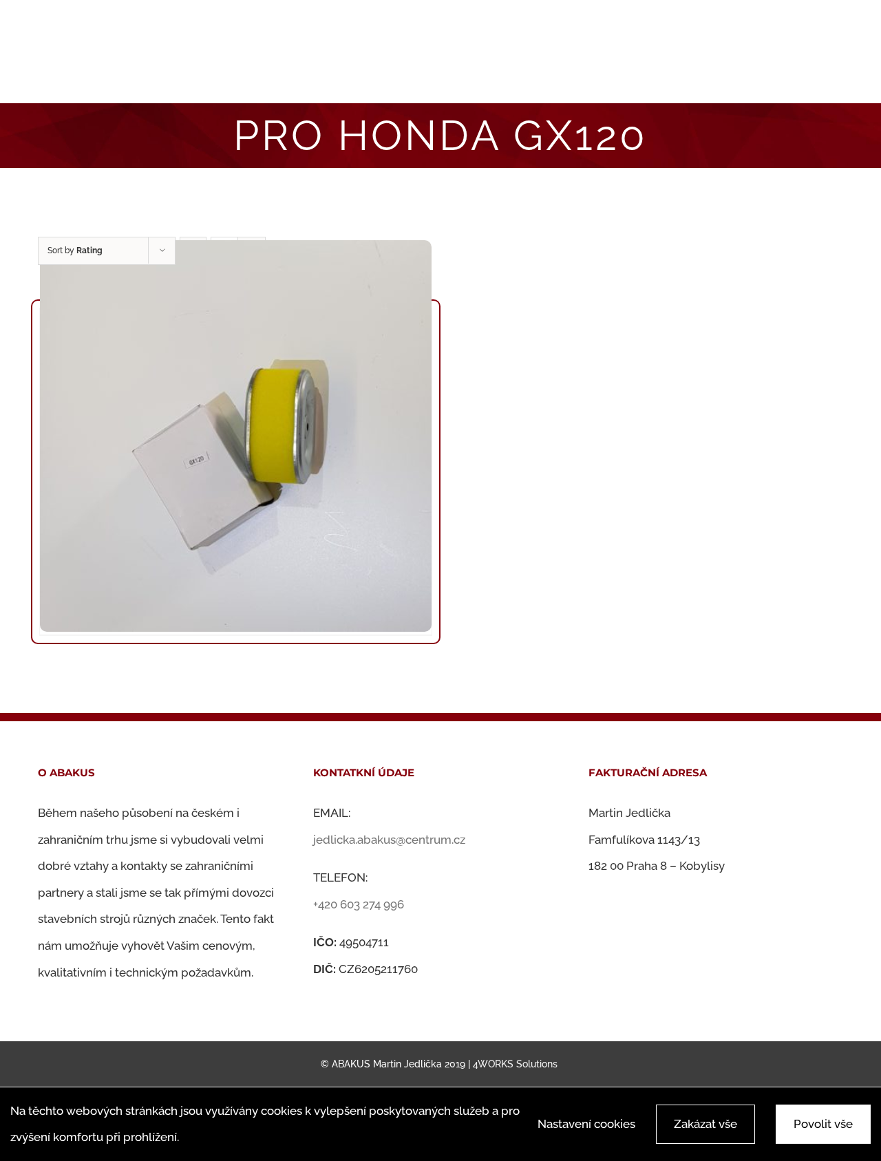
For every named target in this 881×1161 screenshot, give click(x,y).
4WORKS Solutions (515, 1063)
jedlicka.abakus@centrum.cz (389, 839)
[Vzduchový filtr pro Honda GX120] (236, 436)
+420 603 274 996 (358, 904)
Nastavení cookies (586, 1124)
